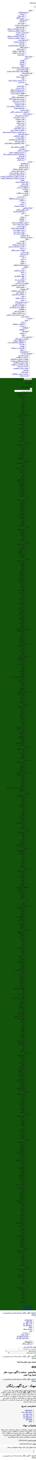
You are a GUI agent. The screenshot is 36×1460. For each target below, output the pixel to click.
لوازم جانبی (20, 281)
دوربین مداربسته (19, 102)
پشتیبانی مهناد (27, 1329)
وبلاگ (30, 1327)
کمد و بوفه (21, 125)
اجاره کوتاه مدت (23, 40)
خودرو (26, 58)
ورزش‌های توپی (19, 303)
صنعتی (22, 346)
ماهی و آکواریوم (19, 276)
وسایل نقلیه (28, 56)
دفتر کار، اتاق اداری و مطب (15, 29)
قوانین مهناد (24, 1334)
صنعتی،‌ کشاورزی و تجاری (16, 30)
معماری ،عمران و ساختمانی (19, 359)
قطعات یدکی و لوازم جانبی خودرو (17, 71)
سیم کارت (21, 82)
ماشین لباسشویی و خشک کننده (14, 143)
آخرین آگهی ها (27, 1323)
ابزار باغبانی (20, 160)
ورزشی (22, 204)
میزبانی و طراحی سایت (17, 172)
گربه (23, 268)
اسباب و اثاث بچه (19, 232)
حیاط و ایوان (20, 158)
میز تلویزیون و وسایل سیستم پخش (13, 132)
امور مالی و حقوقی (18, 53)
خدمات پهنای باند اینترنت (16, 174)
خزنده (22, 272)
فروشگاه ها (24, 163)
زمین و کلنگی (20, 18)
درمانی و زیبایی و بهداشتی (20, 374)
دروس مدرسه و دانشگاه (16, 198)
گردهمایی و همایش (18, 324)
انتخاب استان (27, 379)
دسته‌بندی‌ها (28, 1341)
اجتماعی (29, 318)
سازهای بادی (20, 292)
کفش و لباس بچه (19, 233)
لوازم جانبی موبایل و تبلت (16, 80)
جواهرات (21, 219)
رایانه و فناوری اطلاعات (20, 362)
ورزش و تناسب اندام (21, 302)
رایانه (26, 84)
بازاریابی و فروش (22, 366)
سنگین (22, 66)
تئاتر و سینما (20, 243)
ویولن (22, 300)
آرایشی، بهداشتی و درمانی (20, 222)
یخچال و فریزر (19, 137)
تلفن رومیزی (24, 110)
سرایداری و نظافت (22, 357)
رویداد (26, 320)
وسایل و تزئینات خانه (21, 115)
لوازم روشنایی (19, 119)
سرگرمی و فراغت (26, 237)
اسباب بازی (20, 226)
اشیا (23, 335)
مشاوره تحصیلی (19, 206)
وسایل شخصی (27, 208)
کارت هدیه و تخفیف (18, 244)
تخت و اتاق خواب (19, 128)
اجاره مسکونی (23, 19)
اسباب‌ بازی (24, 316)
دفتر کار (21, 344)
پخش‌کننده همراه (19, 108)
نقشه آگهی (28, 1321)
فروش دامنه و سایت (17, 171)
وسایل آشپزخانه (23, 134)
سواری (22, 60)
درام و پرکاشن (19, 298)
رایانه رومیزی (20, 88)
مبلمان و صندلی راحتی (17, 130)
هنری (22, 202)
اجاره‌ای (21, 64)
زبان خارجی (20, 196)
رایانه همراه (20, 86)
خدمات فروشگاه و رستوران (19, 361)
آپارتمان (22, 14)
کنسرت (22, 241)
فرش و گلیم (20, 123)
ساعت (22, 217)
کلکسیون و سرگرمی (21, 283)
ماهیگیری (21, 309)
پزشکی (22, 350)
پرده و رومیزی (19, 126)
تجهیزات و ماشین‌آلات (21, 339)
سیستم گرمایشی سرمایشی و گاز (13, 154)
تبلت (23, 78)
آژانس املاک (20, 49)
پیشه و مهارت (23, 185)
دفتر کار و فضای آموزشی (16, 45)
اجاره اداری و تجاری (22, 32)
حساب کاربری (27, 1309)
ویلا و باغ (21, 43)
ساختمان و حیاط (23, 150)
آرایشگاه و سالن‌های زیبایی (16, 342)
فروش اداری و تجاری (21, 25)
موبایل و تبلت (24, 75)
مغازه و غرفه (20, 27)
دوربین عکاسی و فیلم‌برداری (15, 106)
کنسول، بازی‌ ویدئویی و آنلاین (19, 112)
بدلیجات (21, 220)
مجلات (22, 263)
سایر (30, 1331)
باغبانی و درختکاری (22, 193)
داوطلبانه (25, 327)
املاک (30, 10)
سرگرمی (25, 189)
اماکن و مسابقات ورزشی (16, 246)
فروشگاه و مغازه (19, 340)
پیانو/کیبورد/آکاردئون (18, 294)
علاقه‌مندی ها (28, 1307)
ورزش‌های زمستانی (18, 313)
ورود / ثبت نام (27, 1306)
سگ (23, 278)
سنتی (22, 296)
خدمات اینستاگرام (22, 1336)
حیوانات (25, 267)
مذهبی (22, 261)
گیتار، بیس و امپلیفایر (17, 291)
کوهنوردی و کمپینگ (18, 305)
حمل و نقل (25, 184)
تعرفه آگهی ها (27, 1325)
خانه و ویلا (21, 16)
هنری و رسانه (24, 375)
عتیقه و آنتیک (20, 287)
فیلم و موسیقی (19, 104)
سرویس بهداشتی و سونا (16, 152)
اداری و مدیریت (23, 355)
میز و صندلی (20, 121)
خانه (34, 1347)
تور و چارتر (24, 252)
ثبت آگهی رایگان (27, 1343)
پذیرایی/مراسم (23, 167)
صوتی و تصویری (23, 95)
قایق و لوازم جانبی (22, 69)
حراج (22, 322)
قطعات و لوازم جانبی (17, 93)
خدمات (30, 161)
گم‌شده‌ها (25, 331)
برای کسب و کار (27, 337)
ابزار (27, 145)
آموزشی (25, 195)
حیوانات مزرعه (19, 279)
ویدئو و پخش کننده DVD (16, 99)
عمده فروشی (24, 351)
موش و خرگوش (19, 270)
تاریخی (22, 259)
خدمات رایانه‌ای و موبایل (20, 169)
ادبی (23, 257)
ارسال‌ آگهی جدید (26, 1412)
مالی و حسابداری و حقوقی (19, 364)
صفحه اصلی (28, 1320)
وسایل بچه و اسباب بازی (20, 224)
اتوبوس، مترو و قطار (17, 250)
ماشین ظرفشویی (18, 136)
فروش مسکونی (23, 12)
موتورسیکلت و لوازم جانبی (19, 67)
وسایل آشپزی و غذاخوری (16, 139)
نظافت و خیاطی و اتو (17, 147)
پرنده (22, 274)
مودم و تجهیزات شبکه (17, 89)
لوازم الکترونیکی (27, 73)
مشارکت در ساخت (18, 51)
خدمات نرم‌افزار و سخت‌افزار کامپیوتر (12, 176)
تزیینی (26, 215)
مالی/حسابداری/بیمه (22, 182)
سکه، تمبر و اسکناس (17, 285)
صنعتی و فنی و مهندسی (20, 368)
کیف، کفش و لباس (22, 209)
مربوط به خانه (27, 113)
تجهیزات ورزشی (19, 311)
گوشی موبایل (20, 77)
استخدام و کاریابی (26, 353)
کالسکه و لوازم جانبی (17, 228)
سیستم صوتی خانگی (17, 97)
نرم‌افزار (21, 200)
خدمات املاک (24, 47)
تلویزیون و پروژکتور (18, 101)
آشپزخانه (21, 156)
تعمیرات (21, 149)
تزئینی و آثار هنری (18, 117)
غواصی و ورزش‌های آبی (16, 307)
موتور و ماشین (23, 165)
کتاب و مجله (24, 254)
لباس (22, 213)
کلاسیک (22, 62)
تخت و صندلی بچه (18, 230)
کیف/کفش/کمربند (18, 211)
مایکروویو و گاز (19, 141)
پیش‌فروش (20, 54)
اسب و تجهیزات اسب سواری (15, 315)
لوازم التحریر (24, 235)
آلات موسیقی (24, 289)
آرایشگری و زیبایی (22, 187)
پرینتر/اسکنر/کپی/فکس (17, 91)
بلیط (27, 239)
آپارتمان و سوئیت (19, 42)
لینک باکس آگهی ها (22, 1338)
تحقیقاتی (21, 329)
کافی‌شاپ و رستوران (17, 348)
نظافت (26, 191)
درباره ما (25, 1332)
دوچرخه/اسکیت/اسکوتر (20, 265)
